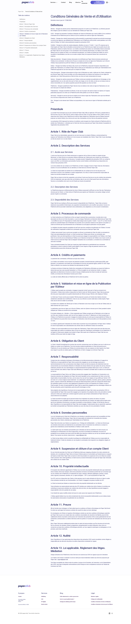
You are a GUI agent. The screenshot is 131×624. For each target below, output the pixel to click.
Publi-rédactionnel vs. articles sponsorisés (69, 596)
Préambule (22, 21)
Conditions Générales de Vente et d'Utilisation (101, 601)
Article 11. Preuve (24, 50)
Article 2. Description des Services (28, 26)
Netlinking (43, 596)
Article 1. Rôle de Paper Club (27, 24)
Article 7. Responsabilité (25, 40)
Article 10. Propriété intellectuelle (28, 48)
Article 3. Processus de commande (28, 29)
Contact (63, 2)
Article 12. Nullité (24, 52)
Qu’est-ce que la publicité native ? (67, 599)
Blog (70, 2)
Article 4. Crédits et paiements (27, 31)
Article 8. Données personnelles (27, 43)
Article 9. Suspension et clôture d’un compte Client (32, 45)
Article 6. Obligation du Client (27, 38)
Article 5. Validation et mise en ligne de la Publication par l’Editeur (34, 34)
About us (78, 2)
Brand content (44, 604)
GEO (42, 599)
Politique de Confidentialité (96, 599)
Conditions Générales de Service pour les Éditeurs (102, 604)
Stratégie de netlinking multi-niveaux (67, 601)
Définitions (22, 19)
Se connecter (84, 2)
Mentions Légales (95, 596)
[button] (54, 2)
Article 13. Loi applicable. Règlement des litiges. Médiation (32, 56)
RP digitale (43, 601)
